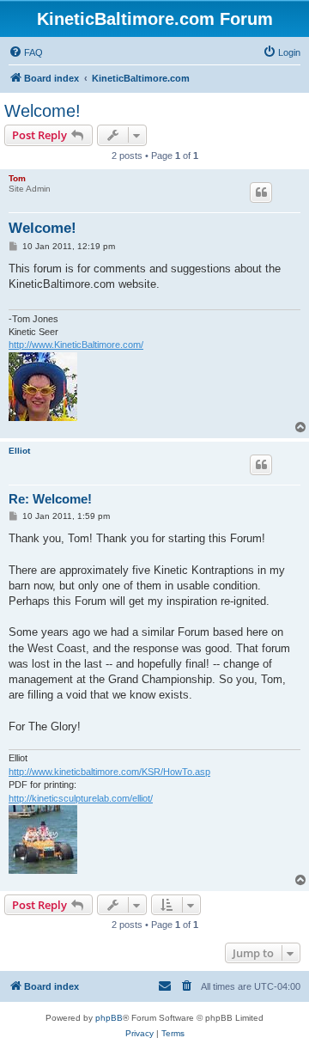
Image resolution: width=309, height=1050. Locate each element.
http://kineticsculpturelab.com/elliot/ (81, 798)
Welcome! (42, 110)
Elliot (19, 450)
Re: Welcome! (50, 498)
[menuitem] (26, 52)
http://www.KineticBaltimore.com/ (76, 344)
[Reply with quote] (261, 192)
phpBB (109, 1018)
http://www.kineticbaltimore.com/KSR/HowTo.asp (109, 771)
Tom (17, 178)
